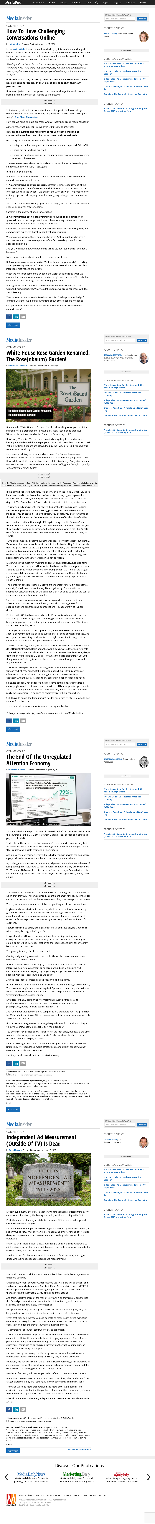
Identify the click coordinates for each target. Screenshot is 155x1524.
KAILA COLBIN (110, 33)
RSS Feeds (67, 1495)
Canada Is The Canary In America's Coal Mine (125, 94)
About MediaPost (26, 1495)
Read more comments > (79, 1449)
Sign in (106, 2)
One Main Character (26, 116)
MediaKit (40, 1495)
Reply (9, 1103)
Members (76, 2)
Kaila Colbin (14, 44)
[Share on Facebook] (9, 316)
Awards (63, 2)
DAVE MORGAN (110, 1139)
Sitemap (76, 1495)
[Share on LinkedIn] (16, 316)
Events (52, 2)
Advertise (130, 2)
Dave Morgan (15, 1150)
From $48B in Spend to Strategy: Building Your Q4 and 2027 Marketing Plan (126, 109)
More (88, 2)
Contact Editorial (53, 1495)
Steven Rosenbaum (18, 365)
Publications (38, 2)
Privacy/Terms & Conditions (94, 1495)
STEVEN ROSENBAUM (113, 355)
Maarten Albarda (17, 769)
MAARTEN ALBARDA (113, 759)
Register (118, 2)
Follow (143, 2)
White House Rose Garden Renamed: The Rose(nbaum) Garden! (123, 65)
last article (19, 49)
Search (96, 2)
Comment (13, 325)
